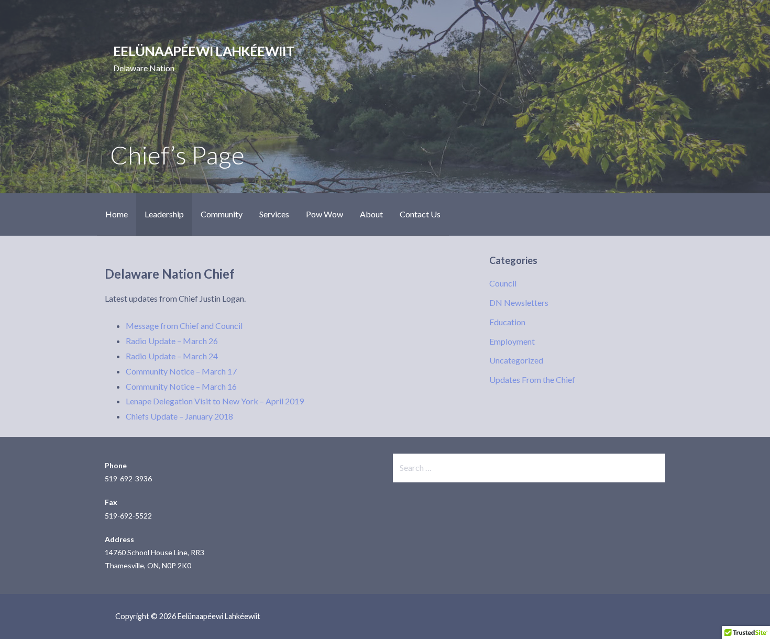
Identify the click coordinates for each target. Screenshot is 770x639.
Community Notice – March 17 (181, 371)
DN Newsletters (518, 302)
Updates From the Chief (532, 379)
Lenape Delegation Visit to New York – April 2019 (215, 401)
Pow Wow (324, 214)
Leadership (164, 214)
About (371, 214)
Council (502, 283)
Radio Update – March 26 (172, 341)
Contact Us (420, 214)
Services (274, 214)
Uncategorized (516, 360)
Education (507, 322)
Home (116, 214)
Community (222, 214)
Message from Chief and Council (184, 325)
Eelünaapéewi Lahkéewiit (203, 51)
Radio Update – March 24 (172, 356)
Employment (512, 341)
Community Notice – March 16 (181, 386)
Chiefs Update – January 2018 (179, 416)
